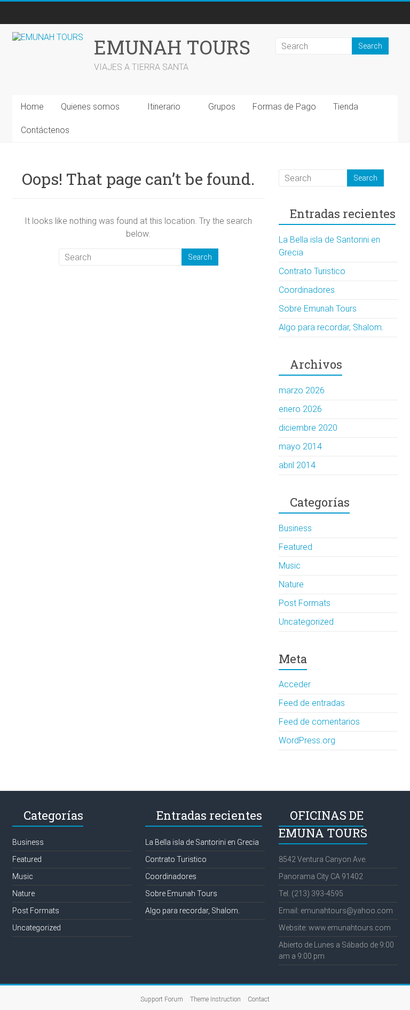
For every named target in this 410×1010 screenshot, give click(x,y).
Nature (291, 584)
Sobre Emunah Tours (318, 309)
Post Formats (304, 603)
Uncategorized (306, 622)
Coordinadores (307, 290)
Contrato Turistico (312, 271)
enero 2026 (300, 409)
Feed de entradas (312, 703)
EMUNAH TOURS (172, 47)
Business (295, 528)
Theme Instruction (215, 999)
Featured (295, 547)
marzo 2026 (302, 390)
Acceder (295, 684)
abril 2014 (297, 465)
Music (290, 566)
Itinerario (163, 107)
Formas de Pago (284, 107)
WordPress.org (307, 740)
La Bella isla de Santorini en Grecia (202, 842)
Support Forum (161, 999)
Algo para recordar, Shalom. (331, 327)
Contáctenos (45, 130)
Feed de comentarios (319, 722)
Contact (259, 999)
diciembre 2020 (308, 428)
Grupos (221, 107)
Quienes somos (90, 107)
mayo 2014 (300, 446)
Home (32, 107)
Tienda (345, 107)
